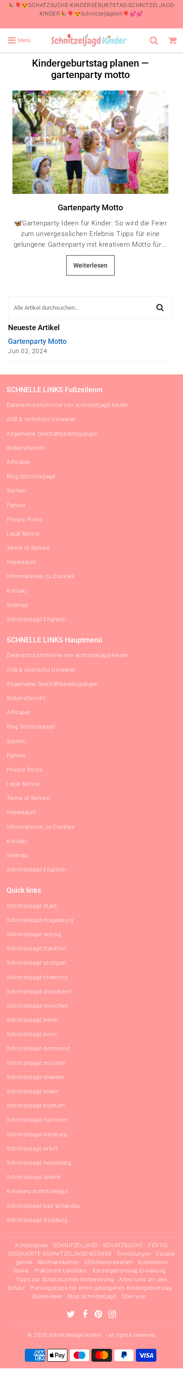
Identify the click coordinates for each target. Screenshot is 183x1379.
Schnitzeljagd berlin (33, 1020)
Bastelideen (47, 1296)
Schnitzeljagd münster (36, 1063)
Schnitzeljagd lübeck (34, 1177)
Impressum (21, 562)
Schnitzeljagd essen (33, 1091)
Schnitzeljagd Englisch (36, 619)
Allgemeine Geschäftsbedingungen (52, 434)
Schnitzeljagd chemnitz (37, 977)
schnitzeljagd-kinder (75, 1335)
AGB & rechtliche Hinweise (41, 419)
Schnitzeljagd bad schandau (43, 1206)
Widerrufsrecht (26, 448)
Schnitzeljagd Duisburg (37, 1220)
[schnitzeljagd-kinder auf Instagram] (112, 1315)
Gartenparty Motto (90, 207)
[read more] (90, 142)
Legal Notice (23, 534)
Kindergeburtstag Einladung (129, 1271)
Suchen (16, 491)
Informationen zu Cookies (40, 576)
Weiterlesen (90, 265)
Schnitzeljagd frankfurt (37, 949)
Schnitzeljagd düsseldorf (39, 992)
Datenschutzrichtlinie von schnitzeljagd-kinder (67, 405)
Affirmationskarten (108, 1262)
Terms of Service (28, 548)
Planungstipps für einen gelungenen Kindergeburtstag (101, 1288)
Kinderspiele (31, 1245)
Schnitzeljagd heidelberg (39, 1163)
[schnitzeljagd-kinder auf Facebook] (85, 1315)
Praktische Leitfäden (61, 1271)
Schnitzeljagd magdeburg (40, 920)
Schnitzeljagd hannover (37, 1120)
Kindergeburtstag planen (85, 63)
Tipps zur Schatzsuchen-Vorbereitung (65, 1280)
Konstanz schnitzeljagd (37, 1191)
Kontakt (17, 591)
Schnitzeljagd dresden (36, 1077)
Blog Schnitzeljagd (31, 476)
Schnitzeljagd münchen (37, 1006)
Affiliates (18, 462)
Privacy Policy (25, 519)
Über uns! (134, 1296)
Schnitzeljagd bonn (32, 1034)
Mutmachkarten (58, 1262)
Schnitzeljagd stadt (32, 906)
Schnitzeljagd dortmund (38, 1048)
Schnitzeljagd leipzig (34, 934)
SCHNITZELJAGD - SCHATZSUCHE (98, 1245)
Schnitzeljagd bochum (36, 1106)
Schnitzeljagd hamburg (37, 1134)
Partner (16, 505)
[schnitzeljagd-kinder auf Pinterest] (99, 1315)
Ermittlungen (134, 1254)
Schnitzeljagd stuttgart (37, 963)
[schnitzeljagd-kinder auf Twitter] (71, 1315)
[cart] (174, 40)
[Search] (155, 40)
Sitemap (17, 605)
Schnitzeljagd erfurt (32, 1149)
